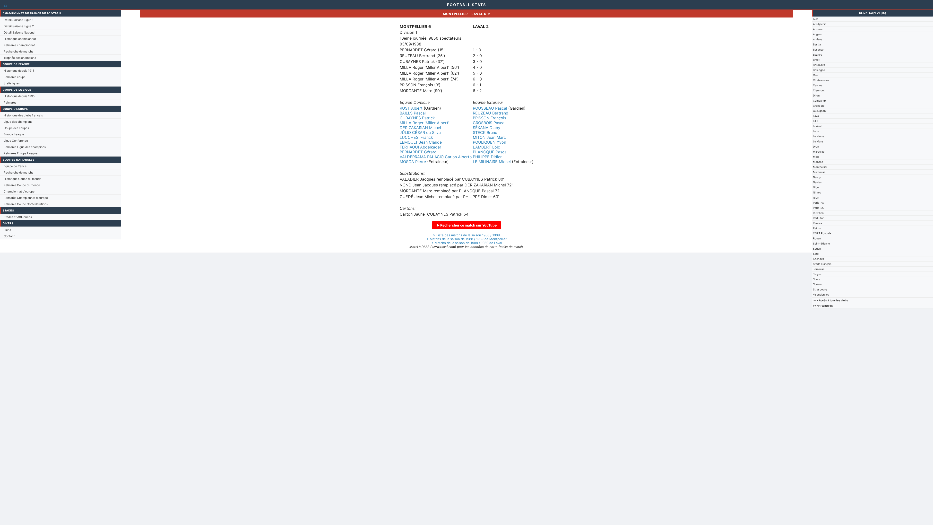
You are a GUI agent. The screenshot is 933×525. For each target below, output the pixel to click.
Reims (817, 228)
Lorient (817, 126)
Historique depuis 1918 (19, 70)
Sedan (817, 248)
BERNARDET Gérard (418, 151)
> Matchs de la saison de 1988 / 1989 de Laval (467, 243)
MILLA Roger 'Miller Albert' (424, 122)
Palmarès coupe (15, 77)
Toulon (817, 284)
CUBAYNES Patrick (417, 117)
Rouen (817, 238)
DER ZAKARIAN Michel (420, 127)
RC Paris (818, 213)
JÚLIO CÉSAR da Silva (420, 132)
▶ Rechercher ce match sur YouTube (466, 225)
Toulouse (818, 269)
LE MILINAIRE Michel (492, 161)
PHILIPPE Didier (487, 156)
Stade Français (822, 264)
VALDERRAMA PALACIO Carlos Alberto (436, 156)
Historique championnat (20, 39)
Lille (815, 121)
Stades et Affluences (18, 217)
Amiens (817, 39)
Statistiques (12, 83)
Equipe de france (15, 166)
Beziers (817, 54)
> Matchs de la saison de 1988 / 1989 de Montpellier (467, 239)
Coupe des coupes (16, 128)
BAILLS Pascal (413, 113)
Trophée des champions (20, 58)
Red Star (818, 218)
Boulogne (819, 70)
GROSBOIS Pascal (489, 122)
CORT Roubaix (822, 233)
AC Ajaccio (820, 24)
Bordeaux (819, 65)
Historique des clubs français (23, 115)
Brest (816, 59)
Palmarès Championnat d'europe (26, 198)
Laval (816, 116)
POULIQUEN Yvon (489, 142)
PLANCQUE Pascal (490, 151)
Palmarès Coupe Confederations (26, 204)
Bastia (817, 44)
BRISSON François (489, 117)
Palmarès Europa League (20, 153)
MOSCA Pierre (413, 161)
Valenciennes (821, 294)
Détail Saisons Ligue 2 (19, 26)
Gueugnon (819, 111)
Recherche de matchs (18, 51)
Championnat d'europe (19, 191)
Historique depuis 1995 (19, 96)
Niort (816, 197)
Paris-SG (818, 208)
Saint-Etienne (821, 243)
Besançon (819, 49)
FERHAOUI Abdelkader (420, 147)
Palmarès (10, 102)
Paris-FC (818, 202)
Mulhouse (819, 172)
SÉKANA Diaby (486, 127)
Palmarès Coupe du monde (22, 185)
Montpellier (820, 167)
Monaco (818, 162)
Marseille (818, 151)
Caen (816, 75)
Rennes (817, 223)
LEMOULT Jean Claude (421, 142)
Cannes (817, 85)
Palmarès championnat (19, 45)
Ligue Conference (16, 140)
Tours (816, 279)
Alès (815, 19)
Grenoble (818, 105)
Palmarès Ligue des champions (25, 147)
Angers (817, 34)
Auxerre (817, 29)
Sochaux (818, 259)
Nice (816, 187)
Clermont (819, 90)
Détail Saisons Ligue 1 (19, 20)
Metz (816, 156)
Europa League (14, 134)
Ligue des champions (18, 121)
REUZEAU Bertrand (490, 113)
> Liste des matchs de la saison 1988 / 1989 (466, 235)
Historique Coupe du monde (22, 179)
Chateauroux (821, 80)
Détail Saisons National (19, 32)
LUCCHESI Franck (416, 137)
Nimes (817, 192)
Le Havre (818, 136)
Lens (816, 131)
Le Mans (818, 141)
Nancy (817, 177)
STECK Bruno (485, 132)
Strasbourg (820, 289)
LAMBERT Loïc (486, 147)
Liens (7, 230)
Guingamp (819, 100)
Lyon (816, 146)
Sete (816, 253)
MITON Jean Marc (489, 137)
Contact (9, 236)
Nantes (817, 182)
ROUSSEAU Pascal (490, 108)
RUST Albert (411, 108)
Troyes (817, 274)
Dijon (816, 95)
